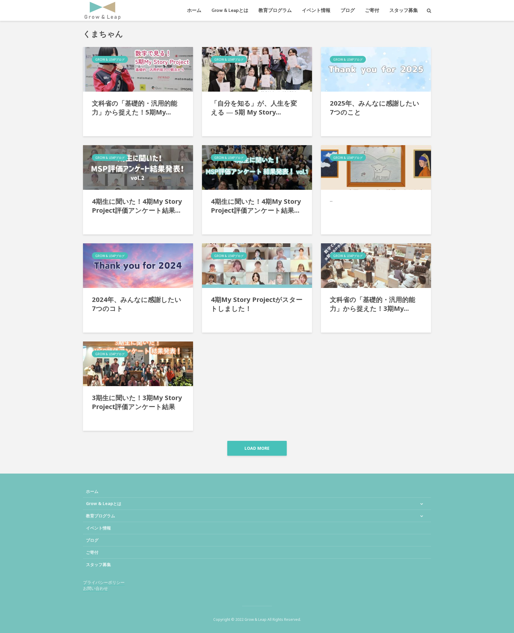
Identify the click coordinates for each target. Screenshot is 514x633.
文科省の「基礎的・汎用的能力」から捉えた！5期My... (134, 107)
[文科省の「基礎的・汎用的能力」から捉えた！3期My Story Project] (376, 265)
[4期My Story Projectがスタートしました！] (257, 265)
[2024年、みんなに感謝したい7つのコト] (138, 265)
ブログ (348, 10)
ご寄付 (372, 10)
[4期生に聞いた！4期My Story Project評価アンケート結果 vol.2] (138, 167)
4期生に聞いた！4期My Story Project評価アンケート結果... (137, 205)
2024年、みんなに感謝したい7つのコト (136, 304)
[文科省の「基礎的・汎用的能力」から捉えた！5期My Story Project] (138, 68)
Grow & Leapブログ (110, 59)
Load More (257, 448)
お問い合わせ (95, 588)
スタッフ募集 (403, 10)
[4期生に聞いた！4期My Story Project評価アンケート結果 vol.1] (257, 167)
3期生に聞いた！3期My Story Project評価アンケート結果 (137, 402)
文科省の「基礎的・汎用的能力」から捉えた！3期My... (372, 304)
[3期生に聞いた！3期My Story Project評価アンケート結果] (138, 363)
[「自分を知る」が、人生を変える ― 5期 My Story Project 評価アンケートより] (257, 68)
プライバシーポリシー (104, 582)
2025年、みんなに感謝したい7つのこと (374, 107)
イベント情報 (316, 10)
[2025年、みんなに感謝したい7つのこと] (376, 68)
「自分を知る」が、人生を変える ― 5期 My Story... (254, 107)
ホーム (194, 10)
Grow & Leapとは (229, 10)
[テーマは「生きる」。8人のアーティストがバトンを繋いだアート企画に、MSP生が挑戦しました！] (376, 167)
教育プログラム (275, 10)
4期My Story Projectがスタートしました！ (257, 304)
